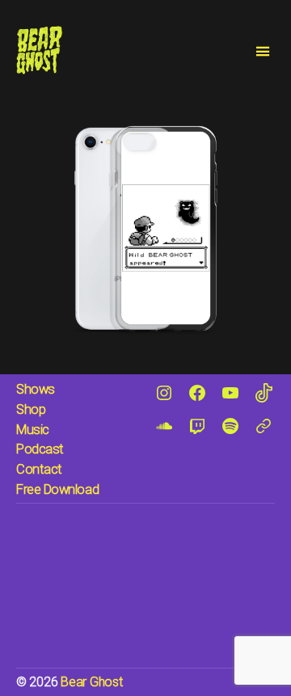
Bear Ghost (91, 682)
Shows (35, 389)
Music (32, 429)
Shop (30, 409)
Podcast (40, 449)
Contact (39, 469)
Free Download (57, 489)
